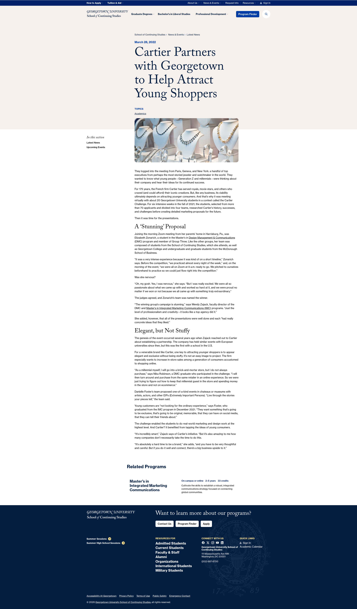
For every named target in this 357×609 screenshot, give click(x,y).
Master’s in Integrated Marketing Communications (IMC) (178, 308)
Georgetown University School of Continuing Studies (123, 602)
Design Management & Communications (212, 237)
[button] (266, 14)
